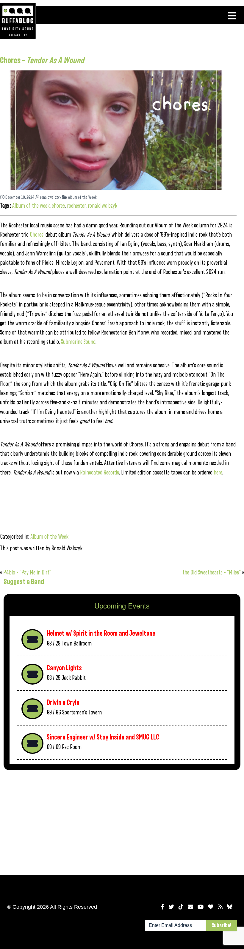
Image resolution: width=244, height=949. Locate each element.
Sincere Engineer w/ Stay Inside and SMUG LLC (103, 737)
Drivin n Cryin (63, 702)
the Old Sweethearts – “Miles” (211, 572)
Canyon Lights (64, 668)
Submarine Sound (78, 342)
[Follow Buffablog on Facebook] (162, 907)
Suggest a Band (24, 582)
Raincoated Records (99, 472)
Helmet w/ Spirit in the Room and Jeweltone (101, 633)
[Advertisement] (122, 821)
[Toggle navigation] (232, 16)
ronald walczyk (102, 206)
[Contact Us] (190, 907)
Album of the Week (82, 197)
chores (58, 206)
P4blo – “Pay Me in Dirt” (27, 572)
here (218, 472)
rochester (76, 206)
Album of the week (31, 206)
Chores (36, 235)
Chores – (42, 60)
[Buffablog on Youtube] (201, 907)
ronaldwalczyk (50, 197)
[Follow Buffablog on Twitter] (171, 907)
